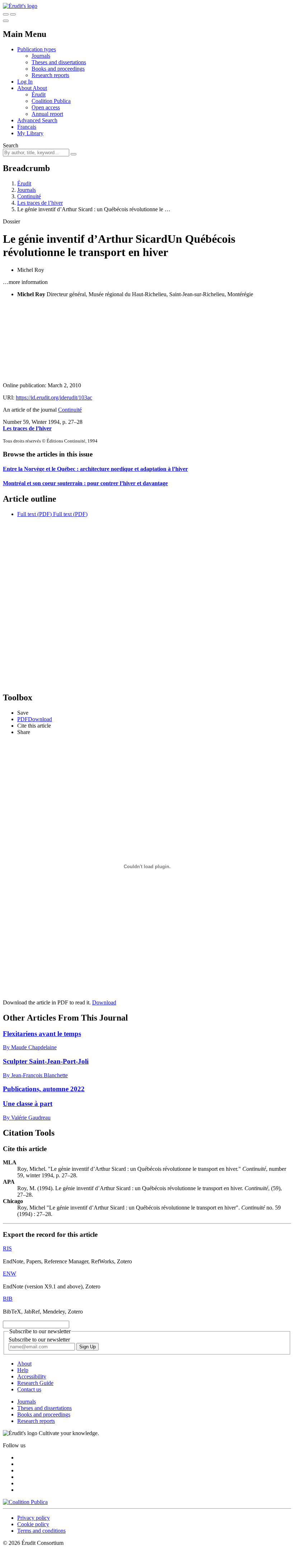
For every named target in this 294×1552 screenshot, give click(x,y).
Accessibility (31, 1376)
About (40, 88)
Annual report (47, 114)
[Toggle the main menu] (6, 21)
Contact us (29, 1389)
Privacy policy (33, 1518)
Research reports (50, 75)
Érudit (39, 94)
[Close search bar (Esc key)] (13, 14)
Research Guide (35, 1383)
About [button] (25, 88)
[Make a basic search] (6, 14)
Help (22, 1370)
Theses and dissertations (59, 62)
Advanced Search (37, 120)
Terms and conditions (41, 1531)
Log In (25, 82)
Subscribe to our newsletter (39, 1339)
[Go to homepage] (20, 6)
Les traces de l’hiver (40, 203)
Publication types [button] (36, 49)
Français (26, 127)
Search (10, 145)
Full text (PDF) (34, 514)
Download (104, 1002)
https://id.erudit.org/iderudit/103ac (54, 397)
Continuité (29, 196)
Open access (46, 107)
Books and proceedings (58, 69)
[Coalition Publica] (25, 1502)
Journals (41, 56)
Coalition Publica (51, 101)
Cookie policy (33, 1524)
